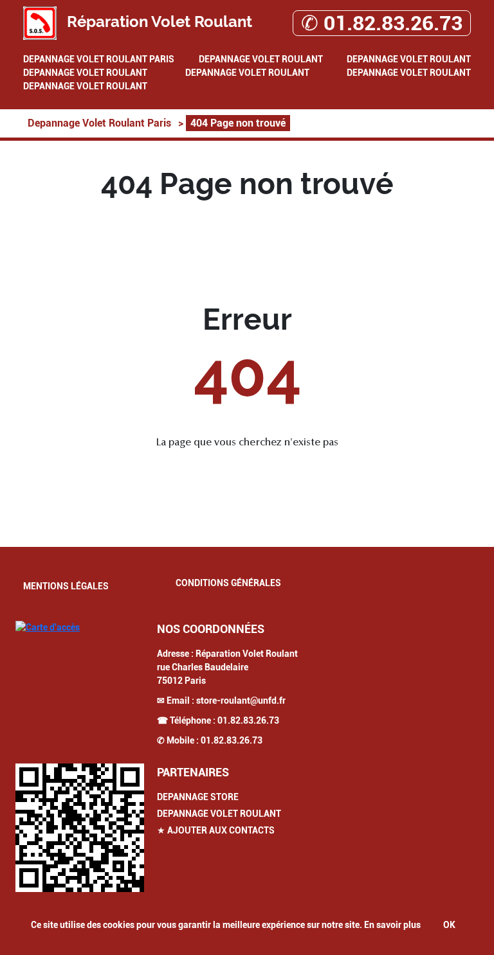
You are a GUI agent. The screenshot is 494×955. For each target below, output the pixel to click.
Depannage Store (198, 797)
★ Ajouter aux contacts (216, 830)
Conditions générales (228, 583)
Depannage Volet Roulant (261, 59)
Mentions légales (66, 586)
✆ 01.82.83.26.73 (381, 23)
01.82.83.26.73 (248, 720)
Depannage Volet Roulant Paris (98, 59)
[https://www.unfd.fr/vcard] (79, 827)
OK (449, 925)
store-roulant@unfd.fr (241, 700)
